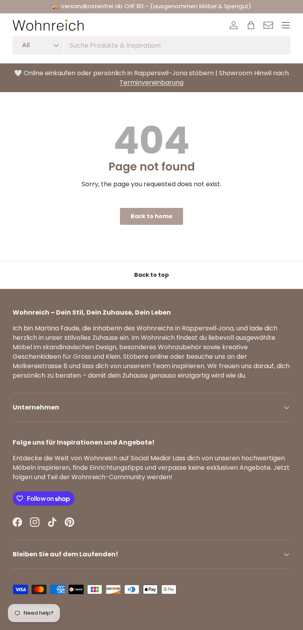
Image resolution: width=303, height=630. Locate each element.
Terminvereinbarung (151, 82)
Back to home (151, 216)
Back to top (151, 275)
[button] (251, 25)
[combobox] (151, 45)
